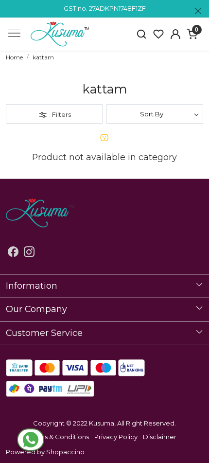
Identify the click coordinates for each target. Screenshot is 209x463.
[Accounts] (175, 34)
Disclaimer (159, 437)
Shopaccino (65, 452)
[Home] (60, 34)
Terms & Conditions (59, 437)
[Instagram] (29, 253)
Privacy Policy (116, 437)
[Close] (198, 11)
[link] (141, 34)
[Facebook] (13, 253)
